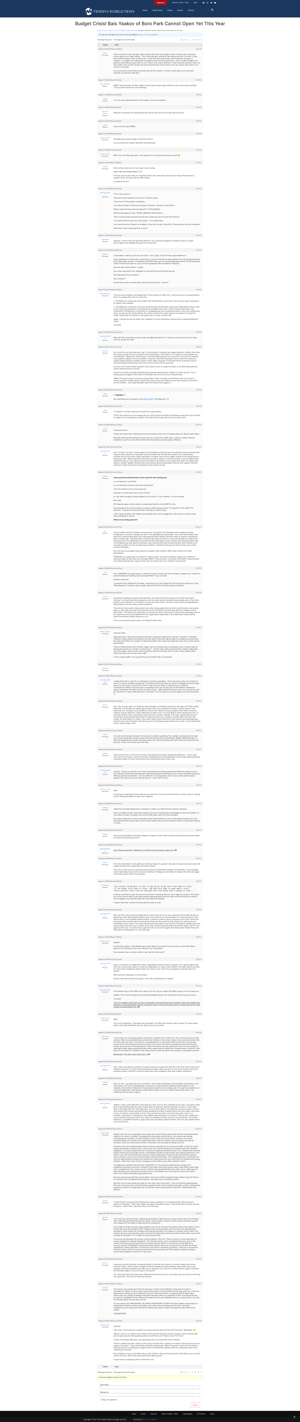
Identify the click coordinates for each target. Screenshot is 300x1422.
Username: (104, 1385)
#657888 (199, 134)
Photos (180, 10)
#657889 (199, 150)
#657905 (199, 568)
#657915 (199, 785)
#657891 (199, 188)
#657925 (199, 986)
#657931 (199, 1078)
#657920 (199, 858)
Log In (195, 1405)
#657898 (199, 390)
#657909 (199, 676)
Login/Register (187, 1414)
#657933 (199, 1129)
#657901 (199, 447)
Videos (170, 10)
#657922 (199, 910)
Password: (104, 1392)
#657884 (199, 80)
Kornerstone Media (150, 1419)
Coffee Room (157, 10)
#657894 (199, 289)
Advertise (153, 1414)
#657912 (199, 749)
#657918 (199, 845)
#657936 (199, 1259)
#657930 (199, 1061)
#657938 (199, 1321)
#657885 (199, 95)
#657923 (199, 937)
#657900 (199, 425)
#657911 (199, 730)
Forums (104, 30)
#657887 (199, 121)
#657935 (199, 1213)
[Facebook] (203, 2)
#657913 (199, 766)
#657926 (199, 1014)
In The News (201, 1414)
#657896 (199, 332)
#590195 (199, 49)
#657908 (199, 664)
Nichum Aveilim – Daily (180, 2)
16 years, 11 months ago (145, 35)
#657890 (199, 162)
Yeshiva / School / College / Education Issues (123, 30)
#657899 (199, 406)
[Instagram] (207, 2)
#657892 (199, 235)
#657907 (199, 627)
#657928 (199, 1032)
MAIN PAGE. (149, 399)
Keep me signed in (109, 1400)
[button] (212, 10)
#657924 (199, 959)
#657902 (199, 472)
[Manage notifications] (294, 1417)
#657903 (199, 527)
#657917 (199, 830)
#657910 (199, 701)
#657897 (199, 347)
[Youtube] (215, 2)
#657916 (199, 803)
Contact (191, 10)
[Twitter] (211, 2)
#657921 (199, 881)
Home (144, 10)
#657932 (199, 1099)
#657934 (199, 1196)
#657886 (199, 107)
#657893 (199, 250)
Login (195, 2)
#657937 (199, 1284)
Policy (212, 1414)
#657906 (199, 592)
